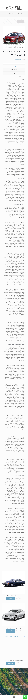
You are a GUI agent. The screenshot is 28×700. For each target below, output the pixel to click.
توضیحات (14, 66)
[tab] (14, 66)
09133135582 (13, 1)
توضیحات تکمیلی (14, 69)
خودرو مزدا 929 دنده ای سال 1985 (14, 595)
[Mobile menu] (3, 7)
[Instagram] (14, 3)
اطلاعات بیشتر (11, 598)
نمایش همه (5, 22)
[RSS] (12, 3)
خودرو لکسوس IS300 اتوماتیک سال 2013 (14, 628)
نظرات (14, 73)
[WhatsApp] (16, 3)
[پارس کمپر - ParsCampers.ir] (14, 7)
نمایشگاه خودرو (18, 59)
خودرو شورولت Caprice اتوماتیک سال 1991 (14, 660)
